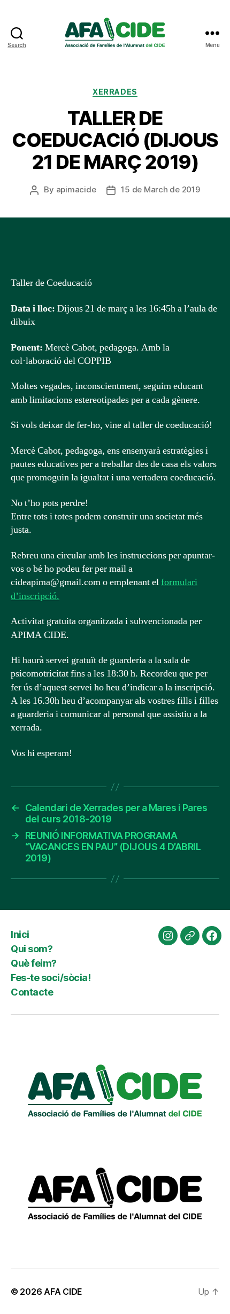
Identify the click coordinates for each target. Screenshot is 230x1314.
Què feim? (34, 963)
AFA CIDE (63, 1291)
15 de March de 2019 (160, 189)
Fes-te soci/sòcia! (50, 977)
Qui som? (31, 948)
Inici (20, 934)
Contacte (32, 992)
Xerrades (115, 91)
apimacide (76, 189)
